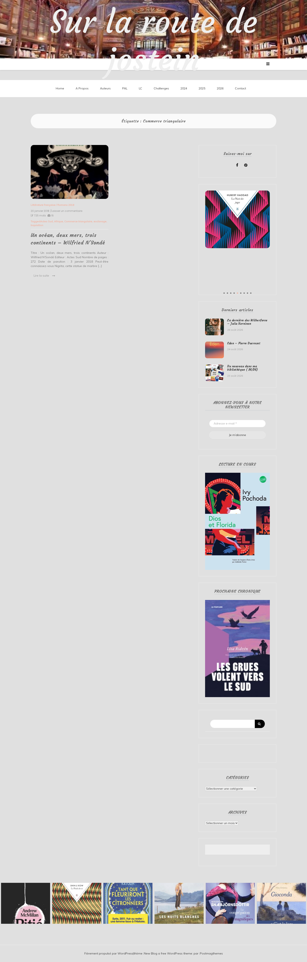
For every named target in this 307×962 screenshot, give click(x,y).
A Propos (82, 88)
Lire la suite (41, 275)
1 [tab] (224, 293)
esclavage (100, 221)
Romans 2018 (65, 204)
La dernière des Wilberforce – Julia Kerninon (247, 322)
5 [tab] (237, 293)
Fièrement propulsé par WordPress (108, 953)
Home (60, 88)
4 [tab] (234, 293)
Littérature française (43, 204)
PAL (124, 88)
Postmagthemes (211, 953)
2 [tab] (227, 293)
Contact (240, 88)
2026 (220, 88)
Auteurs (105, 88)
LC (140, 88)
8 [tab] (247, 293)
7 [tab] (244, 293)
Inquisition (37, 225)
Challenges (161, 88)
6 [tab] (240, 293)
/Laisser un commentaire (66, 211)
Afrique (58, 221)
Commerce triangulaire (78, 221)
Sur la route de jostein (154, 40)
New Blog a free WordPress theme (168, 953)
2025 (202, 88)
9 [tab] (250, 293)
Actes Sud (46, 221)
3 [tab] (230, 293)
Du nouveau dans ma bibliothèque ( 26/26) (242, 368)
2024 (183, 88)
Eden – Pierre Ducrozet (243, 343)
